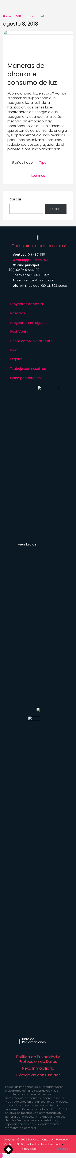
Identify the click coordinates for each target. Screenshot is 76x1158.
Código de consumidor (38, 1075)
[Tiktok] (29, 296)
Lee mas (38, 175)
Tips (42, 162)
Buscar (16, 199)
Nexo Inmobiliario (38, 1068)
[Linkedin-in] (47, 296)
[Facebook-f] (56, 296)
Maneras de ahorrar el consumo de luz (32, 74)
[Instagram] (19, 296)
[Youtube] (38, 296)
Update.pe (63, 1149)
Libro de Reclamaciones (34, 1040)
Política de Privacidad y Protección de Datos (38, 1059)
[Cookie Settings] (8, 1149)
